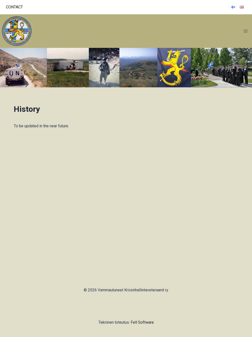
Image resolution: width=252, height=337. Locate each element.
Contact (14, 7)
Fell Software (142, 322)
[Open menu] (245, 31)
